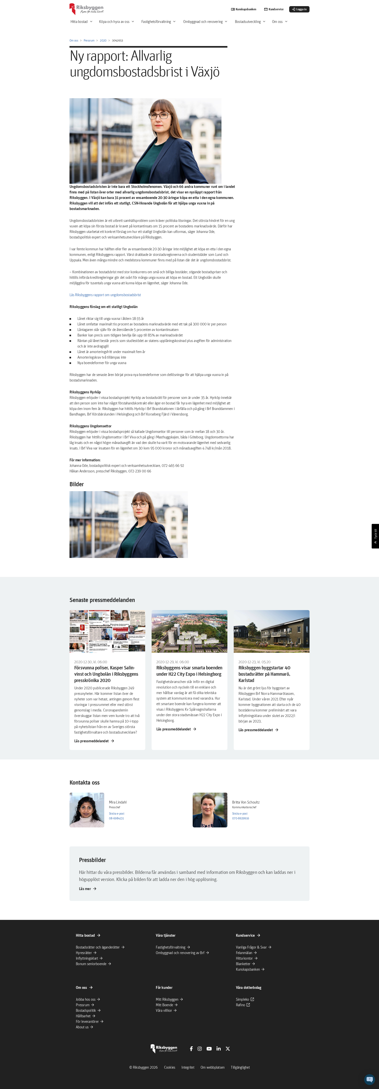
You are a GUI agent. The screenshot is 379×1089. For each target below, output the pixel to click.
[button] (128, 524)
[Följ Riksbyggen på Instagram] (200, 1049)
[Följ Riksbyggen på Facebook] (191, 1049)
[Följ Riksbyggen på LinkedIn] (219, 1049)
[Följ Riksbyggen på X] (227, 1049)
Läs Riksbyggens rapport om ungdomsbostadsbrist (105, 294)
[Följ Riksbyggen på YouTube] (209, 1049)
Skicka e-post (116, 813)
